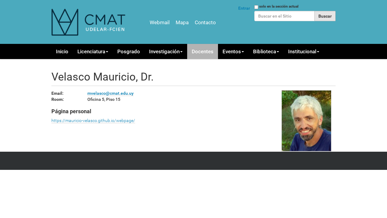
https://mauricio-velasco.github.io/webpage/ (93, 120)
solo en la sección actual (278, 6)
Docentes (202, 51)
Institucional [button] (302, 51)
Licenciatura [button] (91, 51)
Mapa (182, 22)
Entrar (244, 8)
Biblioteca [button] (264, 51)
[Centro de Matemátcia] (89, 22)
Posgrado (128, 51)
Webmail (160, 22)
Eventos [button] (232, 51)
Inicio (62, 51)
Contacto (205, 22)
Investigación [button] (164, 51)
